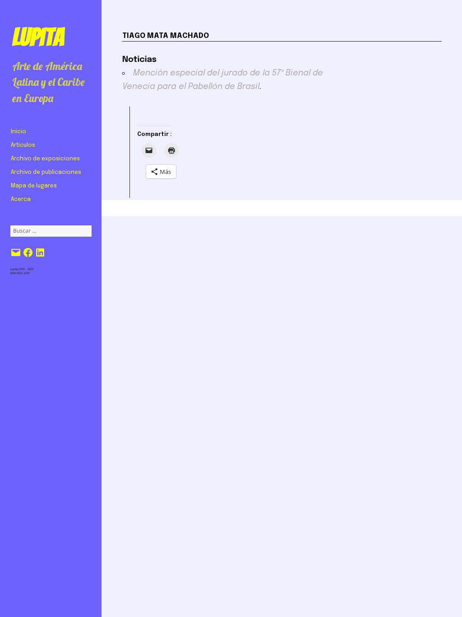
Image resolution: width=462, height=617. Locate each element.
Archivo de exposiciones (45, 159)
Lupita (38, 37)
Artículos (23, 145)
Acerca (21, 199)
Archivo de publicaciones (46, 172)
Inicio (18, 132)
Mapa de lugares (34, 186)
